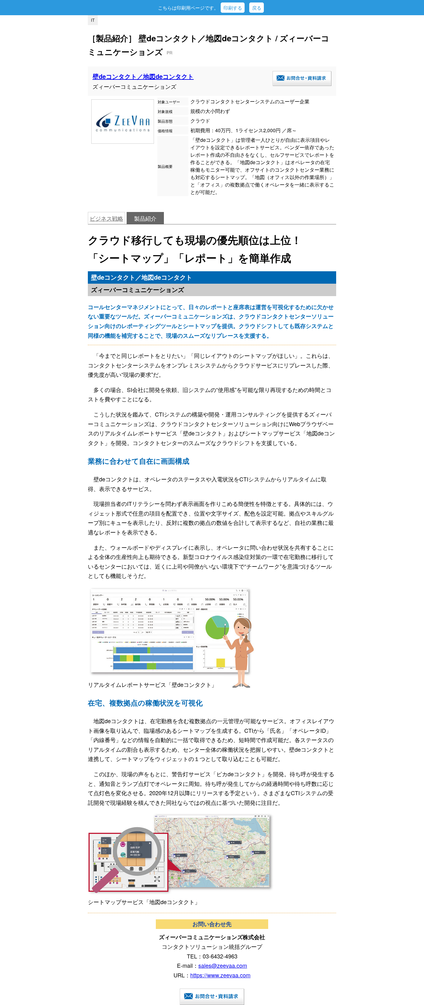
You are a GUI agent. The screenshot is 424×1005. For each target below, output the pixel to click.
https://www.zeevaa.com (220, 975)
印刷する (232, 7)
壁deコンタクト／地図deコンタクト (143, 76)
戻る (256, 7)
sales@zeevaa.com (222, 965)
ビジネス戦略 (106, 218)
